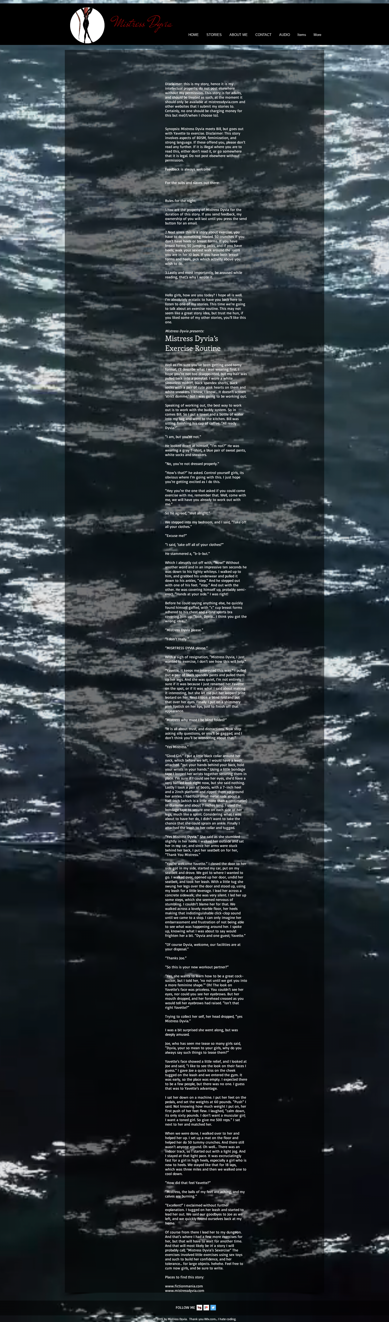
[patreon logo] (206, 1307)
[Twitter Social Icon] (213, 1307)
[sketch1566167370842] (199, 1307)
